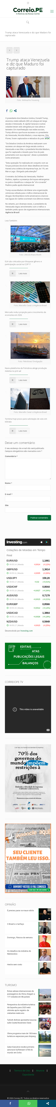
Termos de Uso (21, 1070)
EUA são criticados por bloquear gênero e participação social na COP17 (23, 263)
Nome (8, 483)
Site (7, 505)
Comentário (11, 456)
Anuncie (40, 1070)
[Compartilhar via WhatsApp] (11, 110)
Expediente (28, 1074)
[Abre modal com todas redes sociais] (15, 110)
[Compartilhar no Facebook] (6, 110)
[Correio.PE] (28, 11)
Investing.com (26, 631)
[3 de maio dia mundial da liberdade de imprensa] (28, 813)
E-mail (8, 494)
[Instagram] (28, 3)
